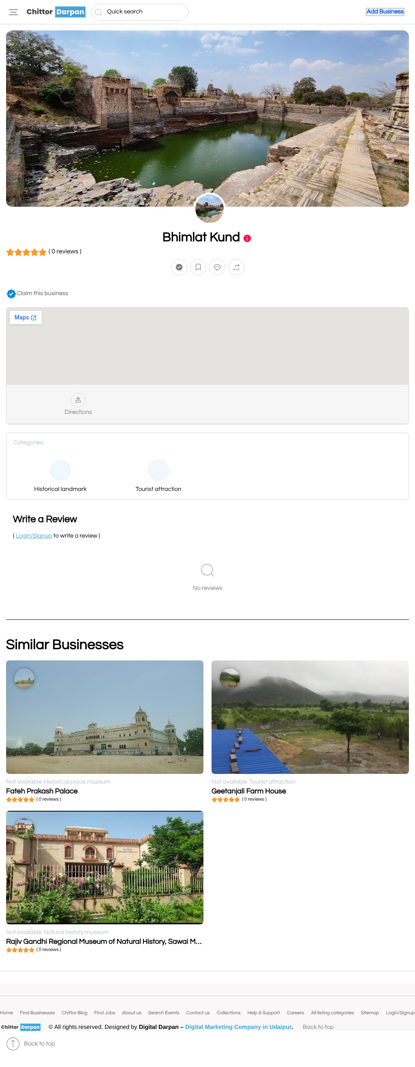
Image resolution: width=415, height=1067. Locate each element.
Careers (295, 1013)
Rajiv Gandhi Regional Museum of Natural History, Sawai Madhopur (115, 941)
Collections (229, 1013)
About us (131, 1013)
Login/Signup (400, 1013)
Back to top (318, 1027)
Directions (78, 412)
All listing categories (332, 1013)
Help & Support (264, 1013)
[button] (179, 267)
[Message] (217, 267)
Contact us (198, 1013)
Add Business (385, 12)
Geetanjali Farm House (249, 791)
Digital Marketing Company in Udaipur (238, 1027)
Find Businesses (37, 1013)
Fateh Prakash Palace (42, 791)
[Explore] (13, 12)
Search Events (164, 1013)
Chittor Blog (74, 1013)
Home (6, 1013)
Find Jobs (104, 1013)
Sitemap (370, 1013)
